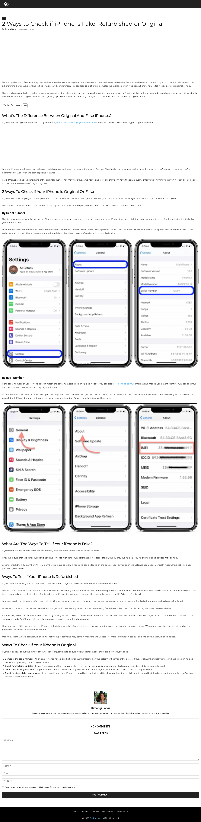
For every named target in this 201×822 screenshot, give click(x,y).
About (75, 811)
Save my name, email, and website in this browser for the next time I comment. (40, 787)
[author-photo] (100, 704)
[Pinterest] (103, 36)
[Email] (110, 36)
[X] (97, 36)
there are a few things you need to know (76, 122)
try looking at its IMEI (123, 383)
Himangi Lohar (11, 29)
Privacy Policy (108, 811)
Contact (84, 811)
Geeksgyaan (95, 818)
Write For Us (122, 811)
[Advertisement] (100, 60)
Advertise (95, 811)
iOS (4, 18)
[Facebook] (90, 36)
